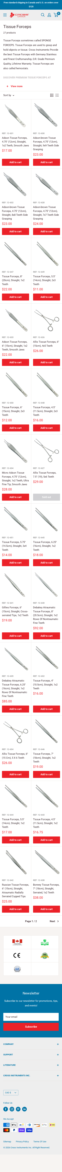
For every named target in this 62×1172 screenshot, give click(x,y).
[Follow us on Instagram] (12, 1109)
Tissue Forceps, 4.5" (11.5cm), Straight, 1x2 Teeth (45, 823)
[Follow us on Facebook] (5, 1109)
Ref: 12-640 (38, 603)
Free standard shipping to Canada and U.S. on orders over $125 (31, 4)
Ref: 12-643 (38, 815)
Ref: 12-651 (7, 537)
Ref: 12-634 (7, 468)
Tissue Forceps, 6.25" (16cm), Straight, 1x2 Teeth (45, 546)
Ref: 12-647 (7, 272)
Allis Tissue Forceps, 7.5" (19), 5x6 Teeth (44, 474)
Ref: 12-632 (7, 202)
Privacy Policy (22, 1141)
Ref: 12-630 (38, 133)
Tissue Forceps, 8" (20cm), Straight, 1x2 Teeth (13, 280)
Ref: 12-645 (38, 537)
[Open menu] (5, 15)
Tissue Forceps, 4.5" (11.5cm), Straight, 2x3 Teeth (45, 411)
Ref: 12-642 (7, 880)
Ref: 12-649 (38, 272)
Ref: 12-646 (38, 749)
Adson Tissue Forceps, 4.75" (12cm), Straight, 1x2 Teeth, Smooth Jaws (15, 141)
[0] (56, 15)
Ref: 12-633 (7, 337)
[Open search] (43, 15)
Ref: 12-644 (7, 815)
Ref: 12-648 (38, 403)
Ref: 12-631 (7, 133)
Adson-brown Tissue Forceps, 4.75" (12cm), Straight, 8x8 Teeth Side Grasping (15, 213)
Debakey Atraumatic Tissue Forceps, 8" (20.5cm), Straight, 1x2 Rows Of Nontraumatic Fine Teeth (45, 615)
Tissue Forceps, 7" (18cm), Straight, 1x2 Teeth (44, 757)
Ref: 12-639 (7, 676)
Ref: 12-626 (38, 337)
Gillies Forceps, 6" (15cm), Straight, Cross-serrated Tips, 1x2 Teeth (15, 611)
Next (52, 921)
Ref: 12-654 (7, 749)
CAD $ (8, 1092)
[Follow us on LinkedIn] (24, 1109)
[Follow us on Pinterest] (18, 1109)
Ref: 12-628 (38, 202)
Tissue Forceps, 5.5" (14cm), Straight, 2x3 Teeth (44, 280)
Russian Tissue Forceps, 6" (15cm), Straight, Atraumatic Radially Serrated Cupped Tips (15, 890)
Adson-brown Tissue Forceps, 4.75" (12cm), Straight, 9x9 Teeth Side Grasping (46, 143)
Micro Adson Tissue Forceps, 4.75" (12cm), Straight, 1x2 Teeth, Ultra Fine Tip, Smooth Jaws (15, 478)
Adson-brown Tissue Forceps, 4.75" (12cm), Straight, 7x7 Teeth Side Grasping (46, 213)
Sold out (46, 497)
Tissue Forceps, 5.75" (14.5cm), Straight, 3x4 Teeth (14, 546)
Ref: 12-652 (38, 676)
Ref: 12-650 (7, 403)
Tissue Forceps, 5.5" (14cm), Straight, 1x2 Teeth (13, 823)
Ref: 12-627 (38, 468)
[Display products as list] (57, 95)
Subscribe (31, 1026)
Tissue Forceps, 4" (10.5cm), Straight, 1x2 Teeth (45, 684)
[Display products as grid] (51, 95)
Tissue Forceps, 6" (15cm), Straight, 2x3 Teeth (13, 411)
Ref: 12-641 (7, 603)
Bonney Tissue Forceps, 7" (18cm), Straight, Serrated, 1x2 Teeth (46, 888)
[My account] (49, 15)
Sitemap (7, 1141)
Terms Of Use (39, 1141)
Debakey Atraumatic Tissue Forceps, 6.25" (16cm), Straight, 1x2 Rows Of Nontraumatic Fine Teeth (14, 688)
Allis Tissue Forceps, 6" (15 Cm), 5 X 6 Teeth (15, 755)
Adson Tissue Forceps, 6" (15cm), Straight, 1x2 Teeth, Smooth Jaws (14, 345)
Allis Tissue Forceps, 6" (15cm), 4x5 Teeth (46, 343)
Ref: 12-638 (38, 880)
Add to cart (15, 162)
